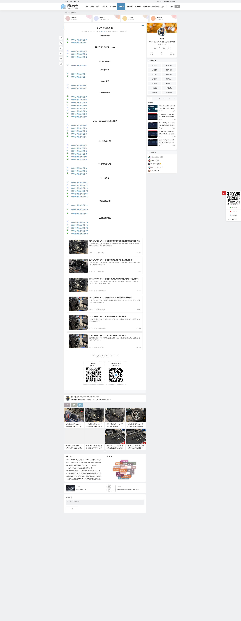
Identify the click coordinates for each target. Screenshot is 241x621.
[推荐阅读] (174, 98)
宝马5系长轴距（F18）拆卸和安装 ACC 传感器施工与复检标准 (110, 298)
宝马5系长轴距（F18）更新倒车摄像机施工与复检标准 (107, 317)
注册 (70, 1)
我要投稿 (172, 1)
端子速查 (120, 463)
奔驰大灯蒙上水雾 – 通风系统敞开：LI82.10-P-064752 (83, 471)
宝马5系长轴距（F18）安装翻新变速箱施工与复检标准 (73, 426)
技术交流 (146, 7)
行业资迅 (169, 88)
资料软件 (154, 79)
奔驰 (129, 471)
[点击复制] (159, 48)
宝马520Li (122, 475)
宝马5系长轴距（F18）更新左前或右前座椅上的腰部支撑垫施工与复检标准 (115, 426)
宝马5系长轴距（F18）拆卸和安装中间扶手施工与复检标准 (94, 426)
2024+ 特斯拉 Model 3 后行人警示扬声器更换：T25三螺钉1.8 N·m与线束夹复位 (167, 116)
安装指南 (169, 70)
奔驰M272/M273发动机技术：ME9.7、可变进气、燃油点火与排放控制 (88, 460)
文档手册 (138, 7)
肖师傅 (77, 397)
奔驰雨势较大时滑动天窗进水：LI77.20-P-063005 (82, 465)
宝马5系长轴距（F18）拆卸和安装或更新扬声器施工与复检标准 (110, 260)
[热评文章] (164, 98)
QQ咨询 (234, 211)
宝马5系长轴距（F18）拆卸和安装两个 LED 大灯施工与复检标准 (74, 448)
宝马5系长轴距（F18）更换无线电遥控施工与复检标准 (107, 335)
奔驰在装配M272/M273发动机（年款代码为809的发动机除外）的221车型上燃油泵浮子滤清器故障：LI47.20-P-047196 (102, 476)
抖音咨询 (234, 215)
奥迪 (132, 466)
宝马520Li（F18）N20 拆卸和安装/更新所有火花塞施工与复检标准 (115, 448)
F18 (118, 470)
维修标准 (72, 242)
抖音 (92, 7)
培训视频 (154, 83)
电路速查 (123, 477)
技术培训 (121, 7)
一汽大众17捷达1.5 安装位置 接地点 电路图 (80, 468)
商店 (97, 7)
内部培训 (169, 74)
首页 (86, 7)
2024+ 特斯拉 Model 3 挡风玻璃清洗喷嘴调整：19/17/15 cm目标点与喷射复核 (167, 125)
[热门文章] (159, 98)
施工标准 (116, 466)
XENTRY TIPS (129, 475)
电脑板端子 (123, 461)
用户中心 (166, 1)
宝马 (95, 253)
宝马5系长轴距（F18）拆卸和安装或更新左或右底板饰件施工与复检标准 (113, 279)
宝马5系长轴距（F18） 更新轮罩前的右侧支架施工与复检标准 (85, 473)
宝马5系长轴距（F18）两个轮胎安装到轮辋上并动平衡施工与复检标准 (135, 426)
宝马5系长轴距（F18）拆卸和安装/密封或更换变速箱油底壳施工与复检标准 (89, 462)
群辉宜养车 (155, 7)
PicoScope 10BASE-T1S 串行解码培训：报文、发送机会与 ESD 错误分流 (167, 108)
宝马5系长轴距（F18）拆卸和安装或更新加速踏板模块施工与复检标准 (94, 448)
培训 (133, 471)
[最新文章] (149, 98)
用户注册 (159, 1)
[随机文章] (169, 98)
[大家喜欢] (154, 98)
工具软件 (169, 79)
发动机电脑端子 (123, 469)
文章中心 (105, 7)
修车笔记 (113, 7)
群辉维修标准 (101, 253)
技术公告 (169, 92)
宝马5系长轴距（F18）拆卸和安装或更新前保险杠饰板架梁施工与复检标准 (114, 241)
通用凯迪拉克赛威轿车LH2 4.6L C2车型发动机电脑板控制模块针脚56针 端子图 (90, 479)
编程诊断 (129, 7)
